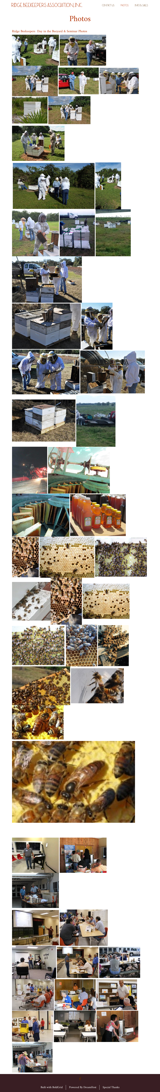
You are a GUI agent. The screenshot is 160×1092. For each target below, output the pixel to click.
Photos (125, 5)
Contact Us (108, 5)
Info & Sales (141, 5)
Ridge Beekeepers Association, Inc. (46, 6)
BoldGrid (57, 1087)
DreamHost (89, 1087)
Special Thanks (111, 1087)
